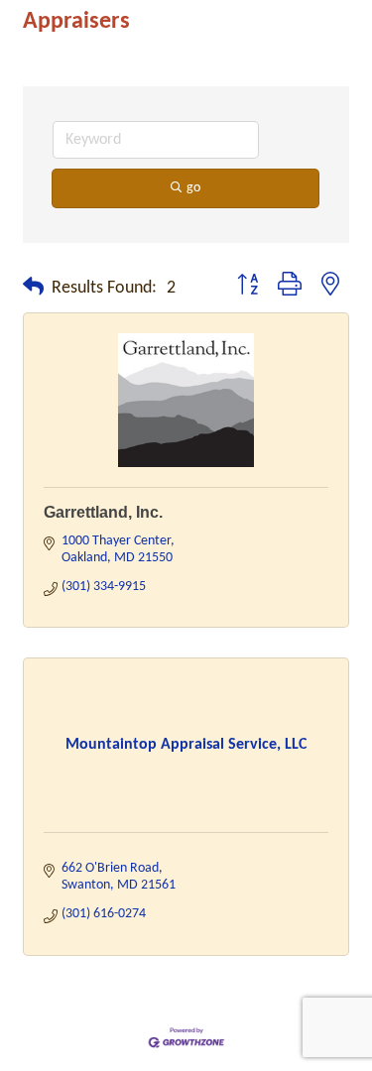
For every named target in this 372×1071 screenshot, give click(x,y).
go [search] (193, 187)
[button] (33, 288)
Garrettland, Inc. (103, 512)
